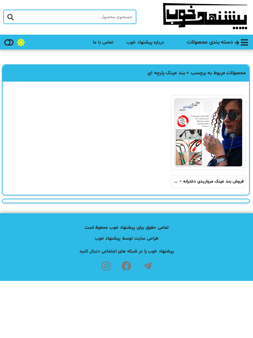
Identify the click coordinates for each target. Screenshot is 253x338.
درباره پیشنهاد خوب (145, 42)
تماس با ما (103, 42)
